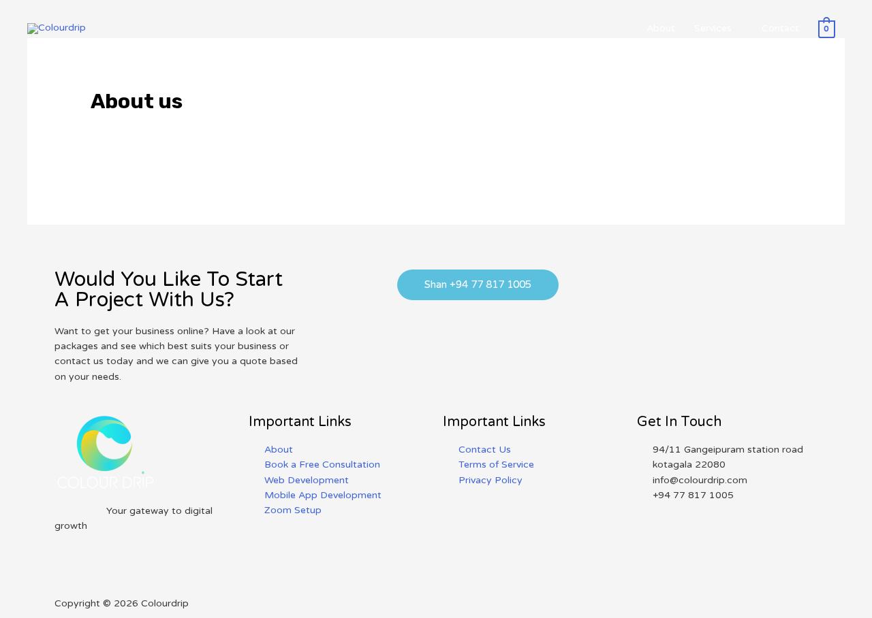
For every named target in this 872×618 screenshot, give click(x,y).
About (661, 28)
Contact (780, 28)
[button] (478, 285)
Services (713, 28)
